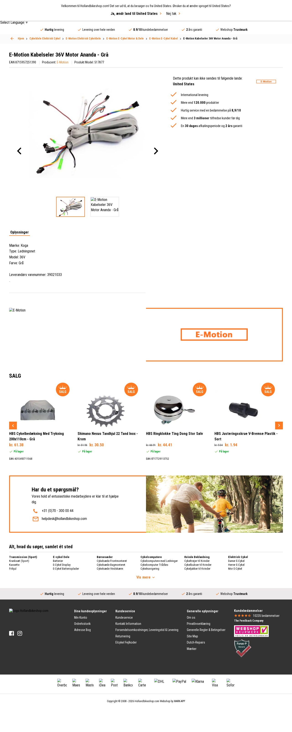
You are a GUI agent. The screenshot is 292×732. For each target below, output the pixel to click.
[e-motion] (266, 81)
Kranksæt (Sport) (19, 561)
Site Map (192, 636)
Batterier (58, 561)
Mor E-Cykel (235, 568)
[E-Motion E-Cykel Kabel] (12, 38)
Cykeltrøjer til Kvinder (197, 561)
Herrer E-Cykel (236, 564)
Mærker (191, 649)
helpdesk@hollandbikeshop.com (64, 519)
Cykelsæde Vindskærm (110, 568)
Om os (191, 617)
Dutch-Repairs (196, 642)
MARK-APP (179, 701)
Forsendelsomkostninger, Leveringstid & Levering (146, 630)
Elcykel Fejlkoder (126, 642)
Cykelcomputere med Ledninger (159, 561)
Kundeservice (124, 617)
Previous (13, 425)
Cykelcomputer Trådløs (154, 564)
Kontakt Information (128, 624)
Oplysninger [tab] (19, 232)
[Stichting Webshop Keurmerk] (251, 631)
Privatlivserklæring (198, 624)
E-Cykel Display (61, 564)
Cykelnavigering (150, 568)
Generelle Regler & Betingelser (206, 630)
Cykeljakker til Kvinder (197, 568)
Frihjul (12, 568)
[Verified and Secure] (242, 648)
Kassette (14, 564)
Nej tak (171, 13)
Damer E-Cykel (236, 561)
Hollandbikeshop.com (147, 701)
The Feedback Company (248, 620)
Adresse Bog (82, 630)
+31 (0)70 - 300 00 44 (57, 511)
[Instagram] (19, 633)
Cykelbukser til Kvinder (197, 564)
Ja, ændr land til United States (134, 13)
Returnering (122, 636)
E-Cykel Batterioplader (66, 568)
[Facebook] (11, 633)
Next (279, 425)
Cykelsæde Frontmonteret (112, 561)
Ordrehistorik (82, 624)
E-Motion (62, 62)
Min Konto (80, 617)
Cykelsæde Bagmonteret (111, 564)
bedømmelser (266, 616)
